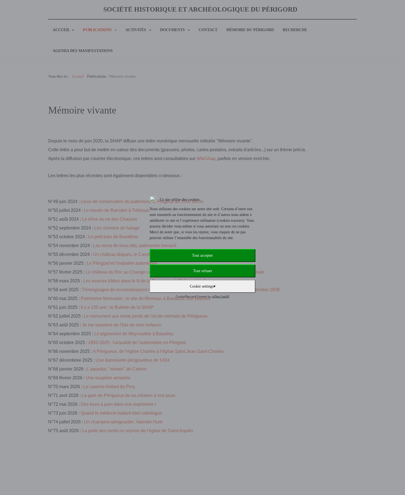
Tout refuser (202, 271)
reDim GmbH (220, 296)
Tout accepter (202, 255)
